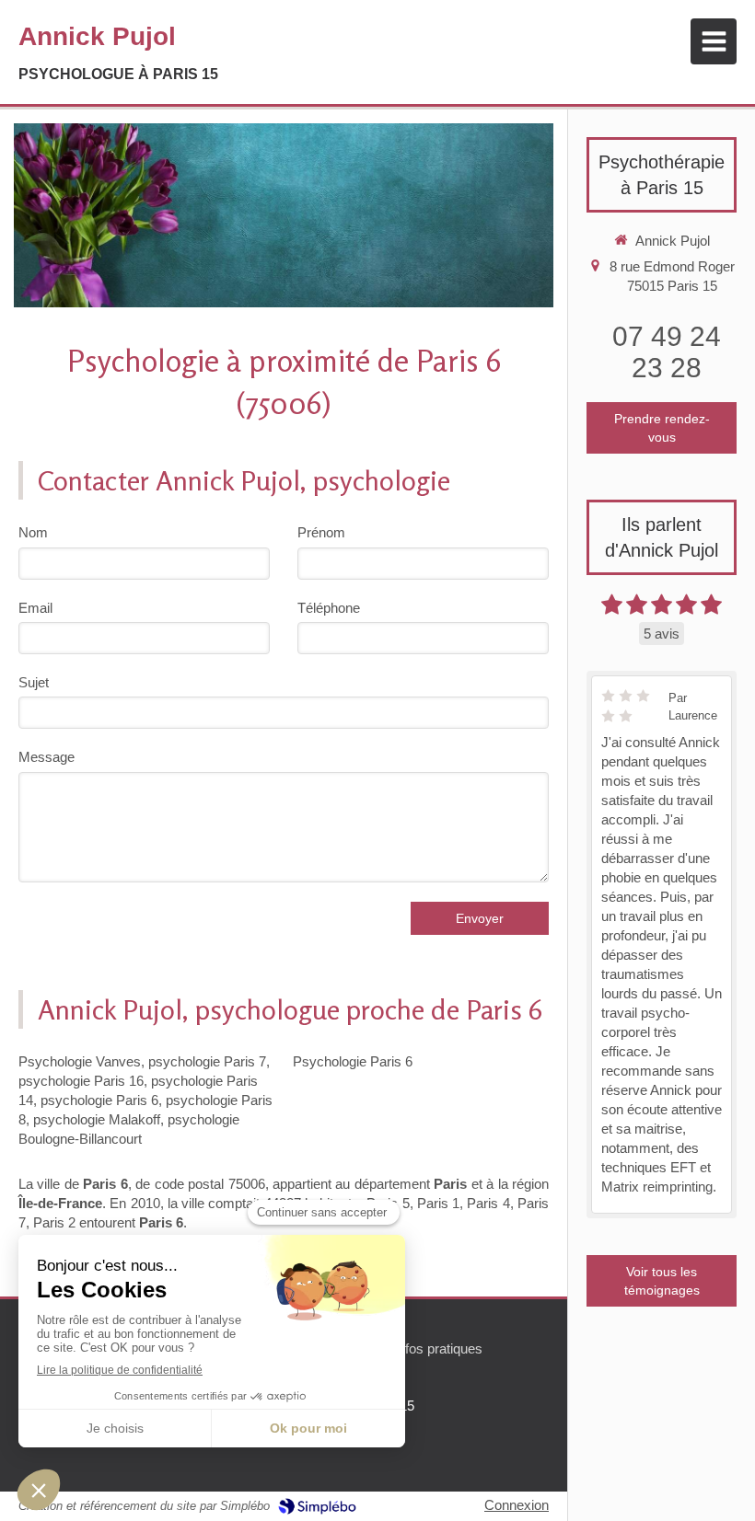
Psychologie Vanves (79, 1061)
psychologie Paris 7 (207, 1061)
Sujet (33, 682)
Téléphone (328, 608)
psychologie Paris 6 (99, 1100)
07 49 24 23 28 (666, 352)
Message (46, 757)
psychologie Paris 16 (81, 1081)
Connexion (516, 1505)
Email (35, 608)
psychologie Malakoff (96, 1119)
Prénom (321, 532)
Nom (33, 532)
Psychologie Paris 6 (352, 1061)
